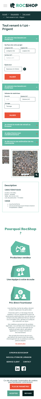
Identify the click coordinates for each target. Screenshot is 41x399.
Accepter (13, 393)
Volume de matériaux (12, 93)
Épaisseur (8, 65)
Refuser (28, 393)
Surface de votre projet (13, 45)
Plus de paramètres (20, 386)
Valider (12, 77)
